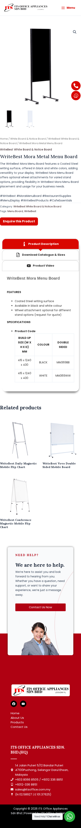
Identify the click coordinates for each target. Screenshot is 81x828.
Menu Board (15, 211)
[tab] (40, 244)
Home (4, 139)
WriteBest (30, 211)
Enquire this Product (19, 221)
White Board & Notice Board (28, 139)
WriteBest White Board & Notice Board (26, 149)
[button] (74, 32)
